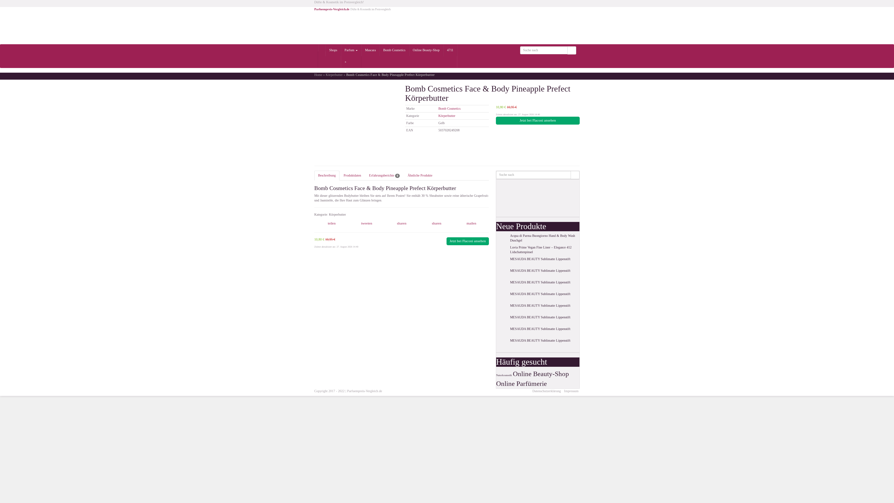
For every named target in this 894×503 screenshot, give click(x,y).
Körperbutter (334, 75)
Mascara (370, 50)
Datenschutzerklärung (546, 391)
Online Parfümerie (521, 383)
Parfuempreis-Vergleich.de (364, 391)
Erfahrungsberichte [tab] (383, 175)
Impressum (571, 391)
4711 (450, 50)
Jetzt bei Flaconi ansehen (538, 120)
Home (318, 75)
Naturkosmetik (504, 375)
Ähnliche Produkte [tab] (420, 175)
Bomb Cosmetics (394, 50)
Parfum (350, 50)
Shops (333, 50)
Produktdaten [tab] (352, 175)
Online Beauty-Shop (426, 50)
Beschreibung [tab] (327, 175)
